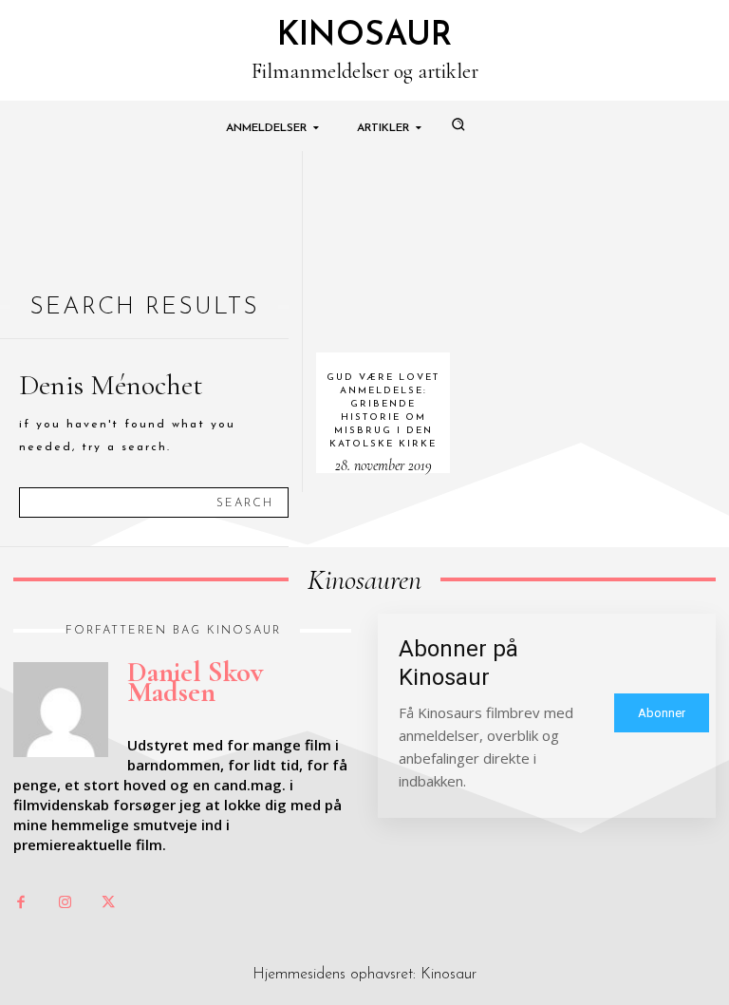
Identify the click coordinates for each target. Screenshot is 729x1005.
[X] (108, 903)
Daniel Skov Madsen (195, 682)
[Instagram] (64, 903)
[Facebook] (21, 903)
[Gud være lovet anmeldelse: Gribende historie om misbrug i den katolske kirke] (383, 252)
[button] (457, 123)
